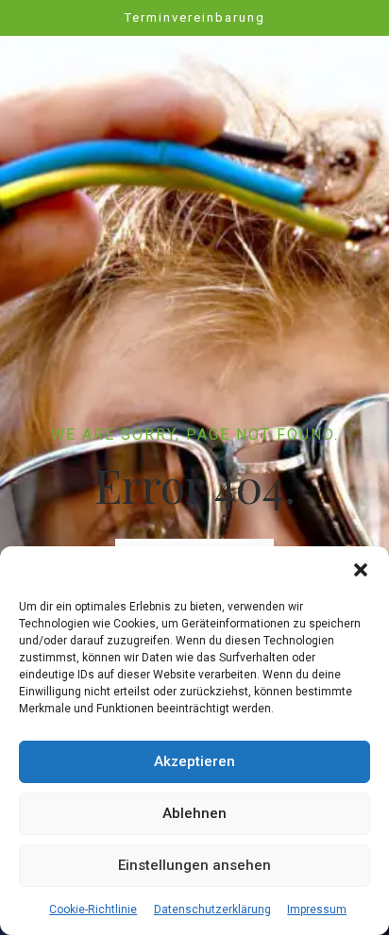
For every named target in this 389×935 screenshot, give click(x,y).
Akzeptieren (194, 761)
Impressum (317, 909)
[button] (360, 569)
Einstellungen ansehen (194, 865)
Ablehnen (194, 813)
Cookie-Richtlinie (93, 909)
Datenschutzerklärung (212, 909)
